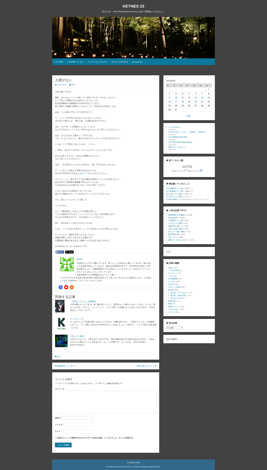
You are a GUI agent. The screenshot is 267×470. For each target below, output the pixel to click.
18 (182, 101)
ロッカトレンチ (77, 318)
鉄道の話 (171, 301)
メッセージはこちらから (97, 61)
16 (169, 101)
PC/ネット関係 (174, 287)
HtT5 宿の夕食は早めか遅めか (180, 142)
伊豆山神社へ (173, 199)
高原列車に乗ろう (175, 226)
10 (176, 97)
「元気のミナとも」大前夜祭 (83, 301)
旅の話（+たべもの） (179, 292)
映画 (170, 303)
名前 (58, 418)
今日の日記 (174, 270)
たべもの (171, 281)
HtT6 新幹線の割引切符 (177, 137)
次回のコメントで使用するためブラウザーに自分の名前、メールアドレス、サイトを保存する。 (96, 438)
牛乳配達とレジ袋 (175, 188)
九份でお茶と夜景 (175, 228)
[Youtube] (66, 287)
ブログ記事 (58, 61)
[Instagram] (61, 287)
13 (196, 97)
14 (202, 97)
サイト (57, 431)
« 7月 (188, 116)
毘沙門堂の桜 (173, 234)
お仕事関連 (172, 278)
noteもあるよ (137, 61)
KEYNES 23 (133, 6)
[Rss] (72, 287)
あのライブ (84, 173)
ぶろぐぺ (171, 312)
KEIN (73, 85)
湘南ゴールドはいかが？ (178, 240)
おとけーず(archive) (120, 61)
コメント (59, 388)
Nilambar (156, 466)
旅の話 (171, 290)
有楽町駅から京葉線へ (177, 215)
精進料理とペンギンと (66, 366)
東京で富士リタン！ (146, 366)
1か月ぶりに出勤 (175, 194)
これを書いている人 (75, 61)
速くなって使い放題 (176, 231)
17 (176, 101)
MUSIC (171, 284)
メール (59, 424)
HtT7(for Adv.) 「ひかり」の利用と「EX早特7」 (187, 132)
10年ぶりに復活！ (78, 336)
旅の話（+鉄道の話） (179, 295)
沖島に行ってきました (177, 147)
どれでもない (173, 309)
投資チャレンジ (174, 306)
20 (196, 101)
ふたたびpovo (174, 127)
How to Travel (176, 298)
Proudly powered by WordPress (119, 466)
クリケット (172, 273)
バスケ (171, 276)
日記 (59, 356)
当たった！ (172, 237)
